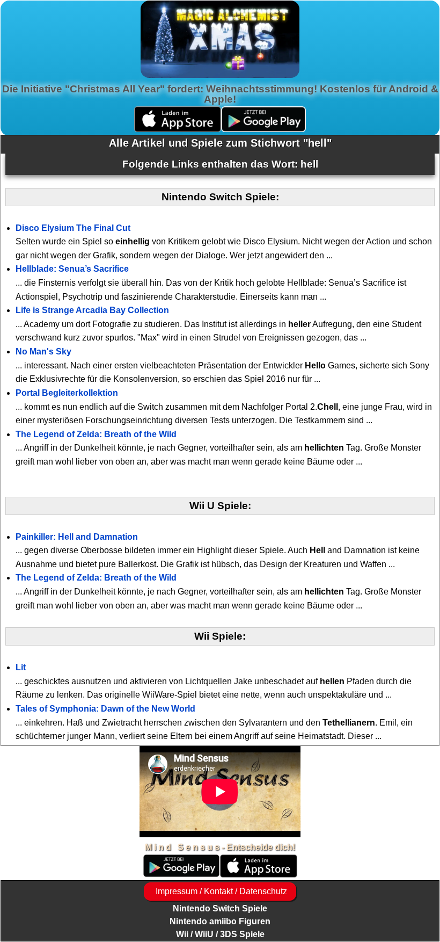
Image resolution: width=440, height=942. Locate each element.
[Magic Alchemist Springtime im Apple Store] (177, 129)
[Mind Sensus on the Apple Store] (258, 874)
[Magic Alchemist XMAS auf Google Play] (263, 129)
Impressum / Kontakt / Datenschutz (220, 891)
